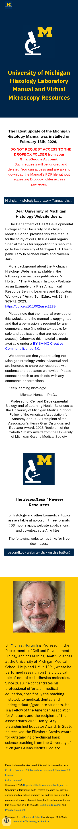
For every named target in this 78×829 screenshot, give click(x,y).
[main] (39, 85)
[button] (6, 821)
